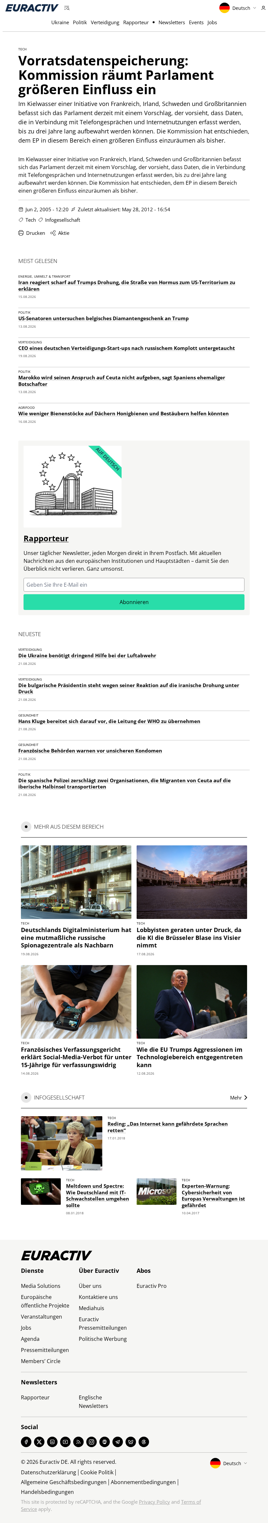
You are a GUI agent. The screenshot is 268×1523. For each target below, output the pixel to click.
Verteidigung (105, 22)
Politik (80, 22)
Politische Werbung (103, 1338)
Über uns (90, 1285)
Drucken (35, 233)
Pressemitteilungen (45, 1350)
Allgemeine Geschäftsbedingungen (64, 1482)
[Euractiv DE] (32, 8)
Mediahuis (91, 1308)
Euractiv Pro (152, 1285)
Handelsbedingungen (47, 1492)
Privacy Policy (154, 1501)
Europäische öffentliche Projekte (45, 1301)
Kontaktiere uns (98, 1297)
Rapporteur (136, 22)
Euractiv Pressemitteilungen (103, 1323)
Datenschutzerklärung (48, 1472)
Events (196, 22)
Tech (22, 49)
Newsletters (172, 22)
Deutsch (241, 8)
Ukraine (60, 22)
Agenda (30, 1338)
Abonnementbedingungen (143, 1482)
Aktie (63, 233)
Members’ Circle (40, 1361)
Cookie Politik (96, 1472)
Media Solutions (40, 1285)
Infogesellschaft (62, 219)
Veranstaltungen (41, 1316)
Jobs (212, 22)
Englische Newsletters (93, 1402)
